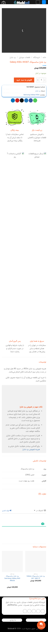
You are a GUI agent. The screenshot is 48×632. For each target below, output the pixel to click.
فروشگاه (36, 57)
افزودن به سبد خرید (24, 80)
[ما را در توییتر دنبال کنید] (34, 611)
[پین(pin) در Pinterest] (17, 100)
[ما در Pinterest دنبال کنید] (29, 611)
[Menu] (44, 2)
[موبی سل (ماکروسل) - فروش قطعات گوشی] (21, 2)
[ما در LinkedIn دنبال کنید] (25, 611)
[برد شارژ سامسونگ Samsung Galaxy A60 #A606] (12, 561)
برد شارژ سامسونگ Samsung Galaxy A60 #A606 (12, 578)
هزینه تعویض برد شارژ (31, 449)
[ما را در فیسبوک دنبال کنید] (43, 611)
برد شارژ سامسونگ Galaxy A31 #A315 (36, 577)
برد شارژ (13, 57)
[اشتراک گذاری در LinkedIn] (13, 100)
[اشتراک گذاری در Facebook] (31, 100)
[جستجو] (38, 2)
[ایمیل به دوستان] (22, 100)
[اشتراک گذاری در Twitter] (26, 100)
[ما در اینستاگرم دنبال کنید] (38, 611)
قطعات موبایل (24, 57)
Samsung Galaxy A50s (31, 95)
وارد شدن (5, 510)
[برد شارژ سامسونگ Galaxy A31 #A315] (35, 561)
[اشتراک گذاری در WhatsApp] (35, 100)
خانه (44, 57)
